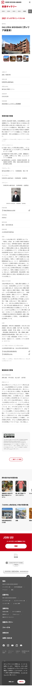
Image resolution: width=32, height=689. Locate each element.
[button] (6, 59)
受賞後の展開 (5, 611)
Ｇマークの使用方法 (16, 611)
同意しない (11, 681)
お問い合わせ (7, 638)
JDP (10, 439)
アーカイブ (4, 589)
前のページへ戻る (17, 459)
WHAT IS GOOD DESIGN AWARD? (10, 584)
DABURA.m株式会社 (7, 82)
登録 (16, 546)
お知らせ (5, 633)
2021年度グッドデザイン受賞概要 (11, 103)
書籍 (12, 589)
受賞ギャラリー (7, 622)
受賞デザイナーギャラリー (8, 617)
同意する (21, 681)
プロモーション (16, 614)
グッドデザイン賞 (6, 587)
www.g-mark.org (7, 444)
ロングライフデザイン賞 (19, 600)
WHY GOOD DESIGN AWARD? (9, 597)
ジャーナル (6, 627)
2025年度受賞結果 (18, 587)
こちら (10, 448)
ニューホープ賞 (5, 603)
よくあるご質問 (16, 603)
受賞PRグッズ (5, 614)
